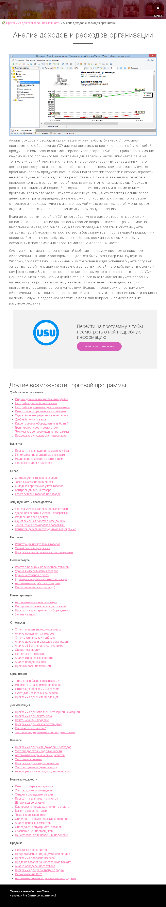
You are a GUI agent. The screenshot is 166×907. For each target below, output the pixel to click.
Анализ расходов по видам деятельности (42, 771)
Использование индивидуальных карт (40, 455)
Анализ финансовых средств (34, 658)
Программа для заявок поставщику (38, 724)
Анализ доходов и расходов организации (42, 641)
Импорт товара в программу (34, 786)
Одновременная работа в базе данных (40, 521)
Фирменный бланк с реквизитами (37, 681)
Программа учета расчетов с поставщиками (44, 552)
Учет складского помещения (34, 790)
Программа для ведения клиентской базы (42, 450)
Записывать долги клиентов (33, 463)
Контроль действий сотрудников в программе (45, 529)
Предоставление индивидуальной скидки (42, 854)
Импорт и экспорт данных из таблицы (40, 411)
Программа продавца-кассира (35, 858)
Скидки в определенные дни (34, 794)
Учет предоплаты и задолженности (38, 751)
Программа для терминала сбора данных (42, 610)
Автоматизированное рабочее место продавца (45, 878)
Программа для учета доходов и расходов (43, 747)
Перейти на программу (99, 346)
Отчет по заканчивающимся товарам (39, 629)
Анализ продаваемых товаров (34, 633)
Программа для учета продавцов (37, 697)
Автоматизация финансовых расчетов (40, 755)
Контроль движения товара (33, 490)
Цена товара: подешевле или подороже (41, 835)
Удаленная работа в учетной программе (41, 513)
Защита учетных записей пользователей (41, 509)
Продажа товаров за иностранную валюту (43, 862)
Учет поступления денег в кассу (36, 767)
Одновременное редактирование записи (41, 415)
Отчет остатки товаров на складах (38, 494)
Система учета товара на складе (36, 478)
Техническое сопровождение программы (42, 431)
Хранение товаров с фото (32, 575)
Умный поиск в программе (32, 548)
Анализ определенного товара (35, 866)
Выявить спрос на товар (31, 810)
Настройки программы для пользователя (42, 407)
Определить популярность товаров (38, 827)
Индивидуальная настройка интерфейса (41, 399)
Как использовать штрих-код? (35, 587)
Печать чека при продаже (32, 720)
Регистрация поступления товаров (37, 544)
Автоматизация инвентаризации (36, 602)
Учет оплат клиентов (28, 759)
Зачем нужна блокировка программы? (40, 525)
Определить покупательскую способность (43, 819)
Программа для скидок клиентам (37, 763)
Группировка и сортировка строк (36, 427)
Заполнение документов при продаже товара (45, 732)
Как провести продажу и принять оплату (42, 806)
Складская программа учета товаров (39, 486)
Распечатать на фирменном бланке (38, 685)
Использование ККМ (28, 874)
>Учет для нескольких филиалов (36, 693)
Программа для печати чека (33, 716)
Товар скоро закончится (30, 815)
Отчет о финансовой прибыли (35, 637)
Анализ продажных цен (30, 662)
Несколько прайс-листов (31, 850)
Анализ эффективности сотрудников (39, 645)
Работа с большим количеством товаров (42, 567)
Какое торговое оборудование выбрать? (41, 423)
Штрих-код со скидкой (30, 802)
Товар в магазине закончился (34, 482)
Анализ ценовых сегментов (33, 823)
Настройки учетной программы (36, 403)
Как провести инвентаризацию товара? (40, 606)
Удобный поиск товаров (31, 419)
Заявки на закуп (25, 614)
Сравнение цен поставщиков (34, 831)
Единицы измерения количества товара (41, 579)
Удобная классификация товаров (36, 571)
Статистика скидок (27, 650)
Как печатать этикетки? (30, 728)
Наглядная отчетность (30, 654)
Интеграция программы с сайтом (37, 689)
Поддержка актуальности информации (41, 435)
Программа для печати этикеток (36, 798)
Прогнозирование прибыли (33, 666)
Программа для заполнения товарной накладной (47, 712)
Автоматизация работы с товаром (37, 583)
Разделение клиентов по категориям (39, 459)
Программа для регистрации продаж (39, 870)
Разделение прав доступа (32, 517)
